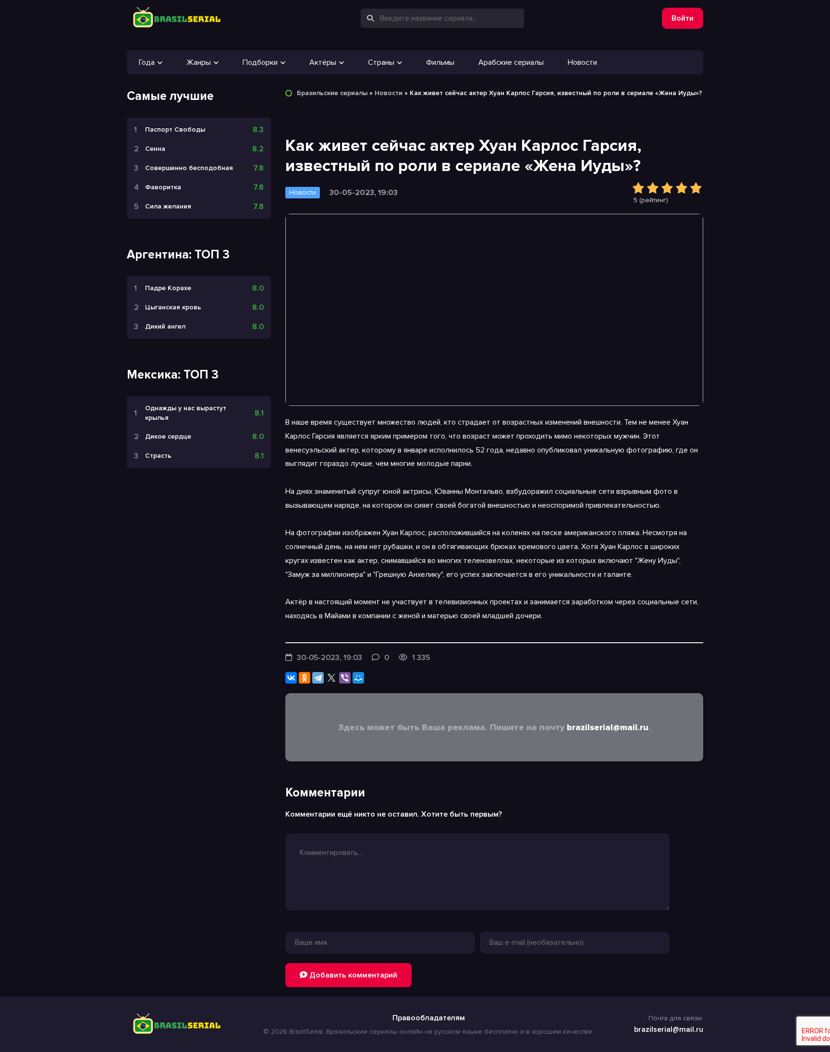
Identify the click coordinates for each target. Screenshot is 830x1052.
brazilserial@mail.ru (607, 727)
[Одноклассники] (304, 678)
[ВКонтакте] (291, 678)
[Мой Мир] (358, 678)
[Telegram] (318, 678)
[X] (331, 678)
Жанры (198, 62)
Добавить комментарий (352, 975)
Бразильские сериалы (332, 93)
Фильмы (440, 62)
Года (147, 62)
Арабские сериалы (511, 62)
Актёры (322, 62)
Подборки (260, 62)
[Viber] (345, 678)
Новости (582, 62)
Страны (381, 62)
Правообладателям (428, 1018)
